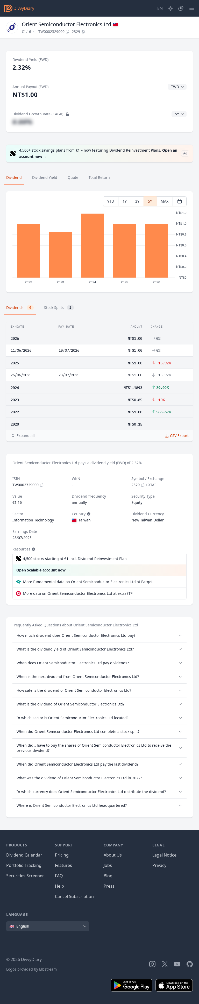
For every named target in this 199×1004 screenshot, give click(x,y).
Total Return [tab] (99, 177)
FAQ (59, 876)
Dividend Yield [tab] (44, 177)
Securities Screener (25, 876)
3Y (137, 201)
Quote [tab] (73, 177)
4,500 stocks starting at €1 (75, 558)
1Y (125, 201)
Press (109, 886)
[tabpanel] (99, 242)
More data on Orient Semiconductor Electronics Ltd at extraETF (77, 593)
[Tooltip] (88, 514)
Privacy (159, 865)
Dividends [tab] (18, 307)
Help (59, 886)
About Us (113, 855)
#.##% (22, 121)
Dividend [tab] (14, 177)
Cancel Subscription (74, 896)
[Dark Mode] (170, 8)
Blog (108, 876)
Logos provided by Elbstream (31, 969)
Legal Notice (164, 855)
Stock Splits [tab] (57, 307)
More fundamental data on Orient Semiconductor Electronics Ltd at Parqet (88, 581)
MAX (164, 201)
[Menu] (192, 8)
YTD (110, 201)
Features (63, 865)
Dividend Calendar (24, 855)
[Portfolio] (181, 8)
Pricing (62, 855)
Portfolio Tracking (23, 865)
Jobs (108, 865)
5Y (150, 201)
